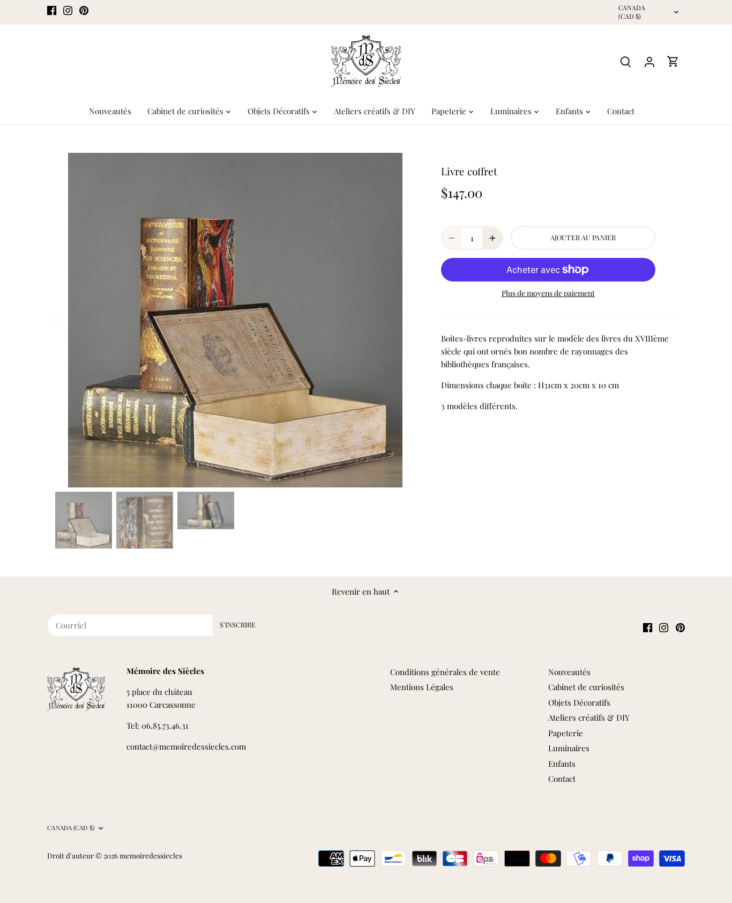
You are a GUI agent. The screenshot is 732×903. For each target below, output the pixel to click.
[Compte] (649, 61)
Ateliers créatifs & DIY (589, 717)
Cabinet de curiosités (586, 687)
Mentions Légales (421, 687)
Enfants (562, 763)
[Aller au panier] (673, 61)
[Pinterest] (83, 9)
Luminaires (568, 748)
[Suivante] (399, 320)
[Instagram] (67, 9)
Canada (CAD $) (632, 12)
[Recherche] (626, 61)
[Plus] (492, 238)
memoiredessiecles (150, 855)
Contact (562, 778)
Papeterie (565, 733)
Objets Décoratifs (579, 702)
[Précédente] (71, 320)
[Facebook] (51, 9)
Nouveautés (569, 672)
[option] (235, 320)
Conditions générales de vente (445, 672)
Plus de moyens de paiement (548, 293)
